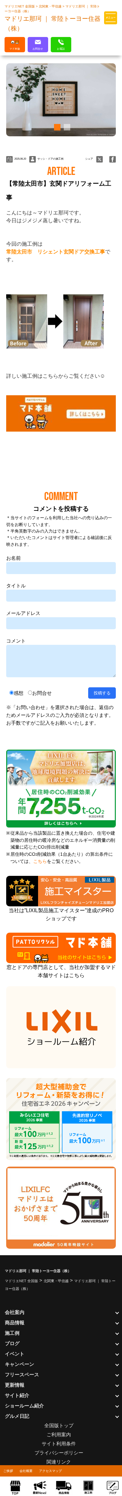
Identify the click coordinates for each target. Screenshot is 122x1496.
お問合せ (42, 693)
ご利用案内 (59, 1434)
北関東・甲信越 (50, 6)
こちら (40, 861)
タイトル (16, 585)
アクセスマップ (50, 1471)
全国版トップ (59, 1425)
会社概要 (26, 1471)
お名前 (13, 558)
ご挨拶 (8, 1471)
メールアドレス (23, 613)
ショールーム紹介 (24, 1405)
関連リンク (59, 1462)
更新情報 (14, 1385)
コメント (16, 641)
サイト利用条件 (59, 1443)
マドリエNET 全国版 (20, 6)
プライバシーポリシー (58, 1452)
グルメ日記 (17, 1416)
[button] (56, 127)
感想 (18, 693)
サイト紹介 (17, 1395)
